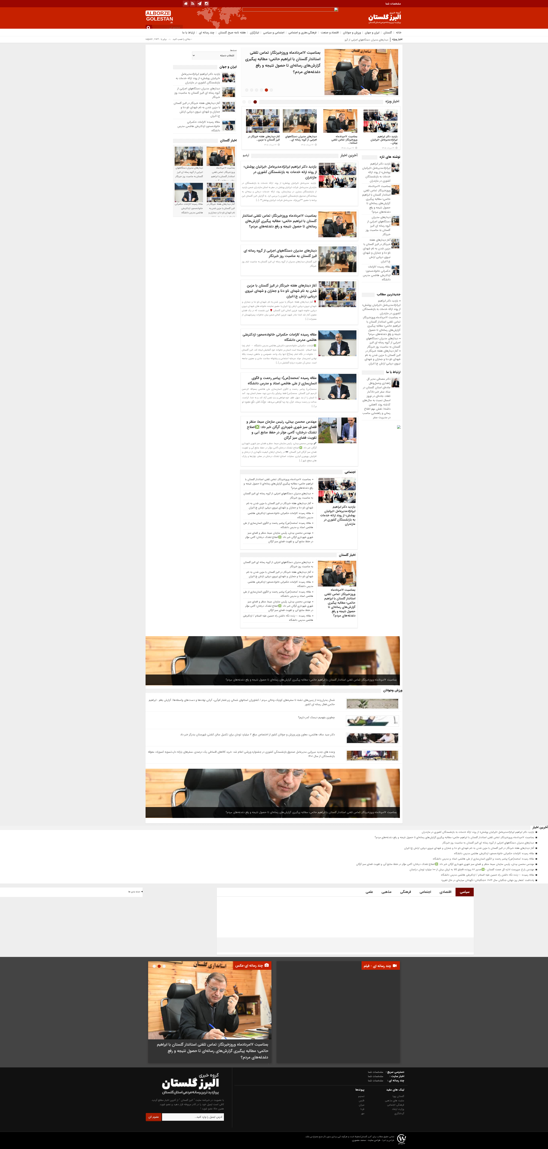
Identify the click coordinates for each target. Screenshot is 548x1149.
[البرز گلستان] (182, 1096)
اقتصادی (445, 892)
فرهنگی (405, 892)
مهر (362, 1113)
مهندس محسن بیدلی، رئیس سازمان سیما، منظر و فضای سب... (301, 139)
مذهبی (386, 892)
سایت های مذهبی (394, 1100)
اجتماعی (425, 892)
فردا (362, 1109)
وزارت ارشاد (398, 1109)
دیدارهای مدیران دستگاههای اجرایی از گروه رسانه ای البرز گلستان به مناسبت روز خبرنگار (342, 40)
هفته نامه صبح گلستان (232, 32)
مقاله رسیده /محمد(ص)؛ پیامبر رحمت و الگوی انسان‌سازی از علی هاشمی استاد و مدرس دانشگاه (281, 380)
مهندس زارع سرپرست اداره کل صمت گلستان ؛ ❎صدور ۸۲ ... (264, 139)
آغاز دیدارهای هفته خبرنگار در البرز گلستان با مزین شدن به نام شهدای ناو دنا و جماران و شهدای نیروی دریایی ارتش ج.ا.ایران (376, 251)
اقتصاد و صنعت (330, 32)
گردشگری (399, 1113)
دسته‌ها (233, 50)
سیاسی (464, 892)
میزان (361, 1105)
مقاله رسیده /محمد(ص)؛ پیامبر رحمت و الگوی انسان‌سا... (343, 139)
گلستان (387, 32)
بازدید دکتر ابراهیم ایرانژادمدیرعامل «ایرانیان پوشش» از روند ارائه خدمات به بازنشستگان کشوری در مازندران (376, 172)
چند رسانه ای (206, 32)
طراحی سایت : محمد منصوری (366, 1140)
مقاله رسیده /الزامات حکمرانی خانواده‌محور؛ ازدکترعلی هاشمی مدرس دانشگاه (376, 273)
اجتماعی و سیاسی (273, 32)
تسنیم (361, 1096)
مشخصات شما (393, 4)
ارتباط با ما (188, 32)
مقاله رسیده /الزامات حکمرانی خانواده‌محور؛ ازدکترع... (382, 138)
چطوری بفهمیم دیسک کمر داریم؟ (316, 717)
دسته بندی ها (134, 892)
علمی (369, 892)
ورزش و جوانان (352, 32)
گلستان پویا (398, 1096)
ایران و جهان (372, 32)
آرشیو (246, 155)
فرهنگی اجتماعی (395, 1105)
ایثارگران (254, 32)
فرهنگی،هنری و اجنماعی (302, 32)
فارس (361, 1100)
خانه (398, 32)
